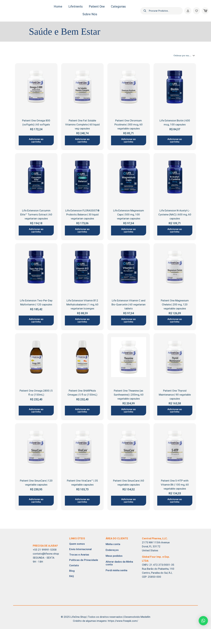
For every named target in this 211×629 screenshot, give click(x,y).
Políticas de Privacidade (83, 560)
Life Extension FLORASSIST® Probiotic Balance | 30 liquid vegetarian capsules (82, 214)
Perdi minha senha (116, 570)
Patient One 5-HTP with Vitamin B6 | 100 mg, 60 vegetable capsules (175, 484)
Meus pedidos (114, 555)
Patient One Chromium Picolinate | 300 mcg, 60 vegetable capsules (128, 124)
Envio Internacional (80, 549)
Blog (72, 570)
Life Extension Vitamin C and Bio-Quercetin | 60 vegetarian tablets (129, 304)
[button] (203, 620)
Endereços (112, 549)
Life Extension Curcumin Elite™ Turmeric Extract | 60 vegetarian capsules (36, 214)
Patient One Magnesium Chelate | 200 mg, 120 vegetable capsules (175, 304)
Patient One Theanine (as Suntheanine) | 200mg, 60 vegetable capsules (128, 394)
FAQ (71, 576)
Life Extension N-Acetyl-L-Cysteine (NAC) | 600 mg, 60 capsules (174, 214)
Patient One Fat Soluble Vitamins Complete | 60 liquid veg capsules (82, 124)
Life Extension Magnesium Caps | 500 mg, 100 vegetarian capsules (128, 214)
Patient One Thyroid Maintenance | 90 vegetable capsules (175, 394)
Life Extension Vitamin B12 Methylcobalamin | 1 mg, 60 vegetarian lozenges (82, 304)
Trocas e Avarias (79, 554)
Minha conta (113, 544)
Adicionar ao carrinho (36, 140)
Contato (74, 565)
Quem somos (77, 543)
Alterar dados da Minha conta (119, 563)
